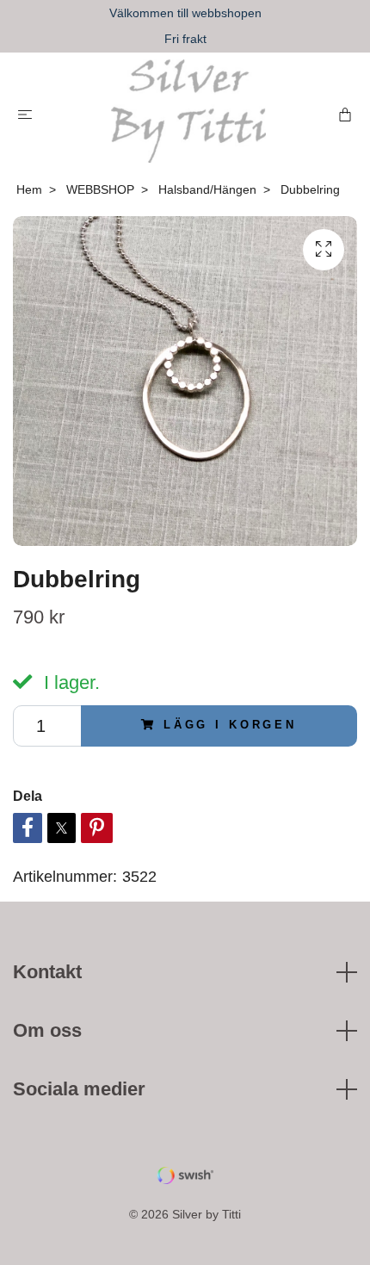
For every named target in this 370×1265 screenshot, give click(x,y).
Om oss (47, 1030)
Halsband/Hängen (207, 189)
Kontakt (47, 972)
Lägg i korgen (230, 724)
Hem (29, 189)
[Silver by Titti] (188, 111)
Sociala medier (79, 1089)
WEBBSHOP (100, 189)
